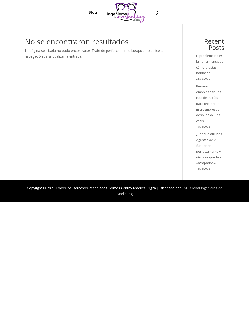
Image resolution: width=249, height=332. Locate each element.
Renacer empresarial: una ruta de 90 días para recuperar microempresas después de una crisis (209, 103)
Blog (92, 13)
